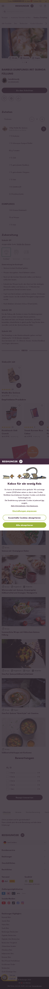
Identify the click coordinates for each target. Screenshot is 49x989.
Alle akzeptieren (24, 525)
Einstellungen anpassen (25, 511)
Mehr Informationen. (18, 506)
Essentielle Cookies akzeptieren (24, 518)
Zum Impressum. (32, 506)
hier (42, 500)
